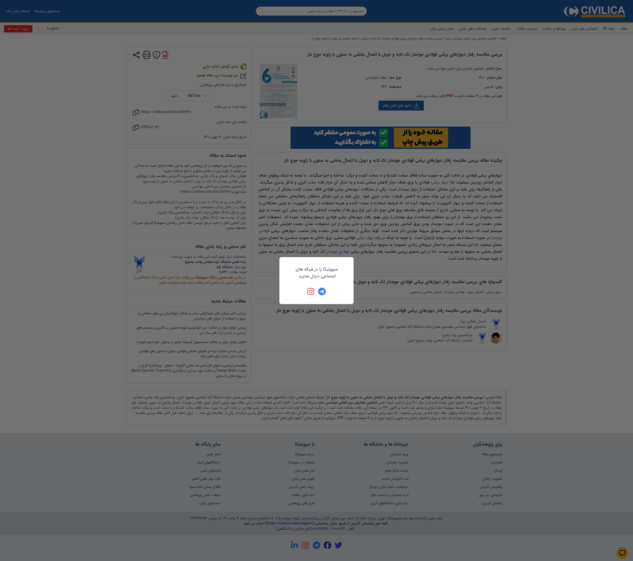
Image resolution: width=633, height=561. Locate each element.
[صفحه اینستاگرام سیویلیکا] (311, 291)
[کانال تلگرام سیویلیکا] (322, 291)
